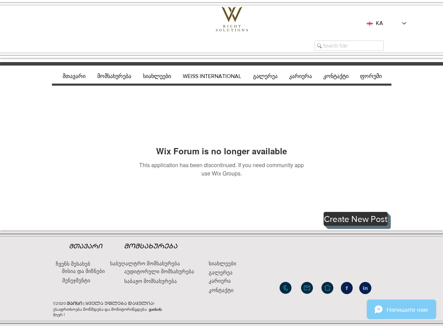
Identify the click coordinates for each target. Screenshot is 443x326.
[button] (356, 219)
